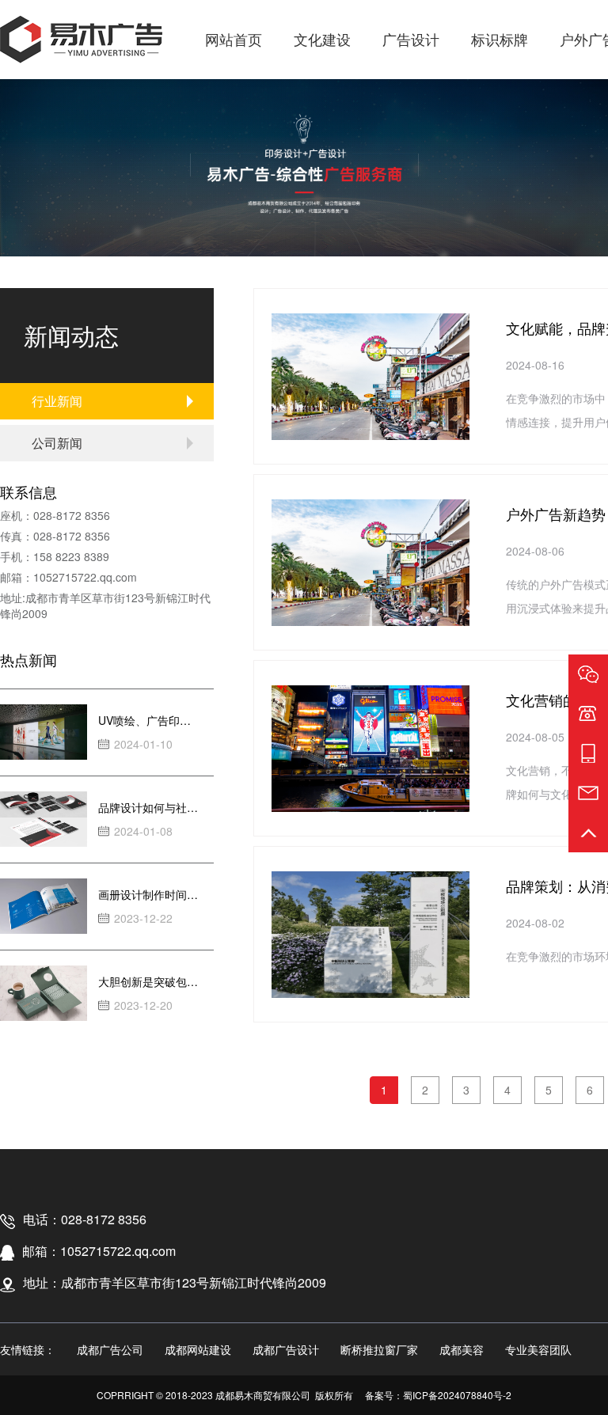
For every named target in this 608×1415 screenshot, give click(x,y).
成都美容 (461, 1349)
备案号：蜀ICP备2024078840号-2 (438, 1395)
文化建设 (322, 38)
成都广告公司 (110, 1349)
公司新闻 (57, 443)
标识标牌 (499, 38)
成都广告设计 (286, 1349)
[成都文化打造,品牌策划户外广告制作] (81, 39)
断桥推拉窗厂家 (379, 1349)
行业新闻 (57, 401)
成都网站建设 (198, 1349)
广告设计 (410, 38)
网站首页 (233, 38)
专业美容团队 (538, 1349)
